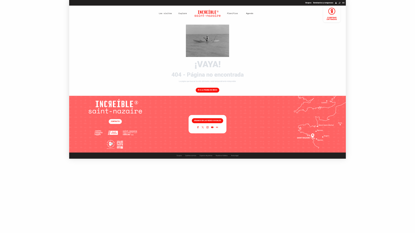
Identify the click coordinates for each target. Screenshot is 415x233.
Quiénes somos (190, 155)
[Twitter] (202, 127)
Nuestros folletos (222, 155)
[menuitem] (165, 13)
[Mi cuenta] (336, 3)
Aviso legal (234, 155)
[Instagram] (207, 127)
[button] (339, 3)
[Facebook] (198, 127)
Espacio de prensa (206, 155)
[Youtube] (212, 127)
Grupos (179, 155)
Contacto (115, 121)
